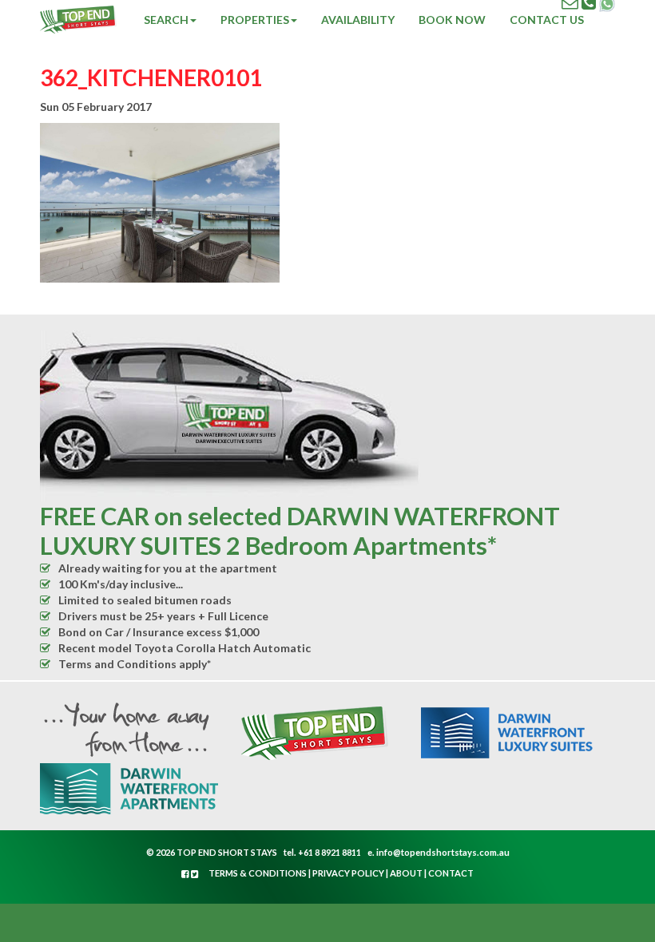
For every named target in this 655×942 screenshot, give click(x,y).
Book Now (452, 19)
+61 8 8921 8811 (329, 852)
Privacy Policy (348, 873)
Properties (254, 19)
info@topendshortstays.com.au (443, 852)
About (406, 873)
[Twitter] (195, 874)
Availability (358, 19)
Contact (451, 873)
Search (166, 19)
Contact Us (547, 19)
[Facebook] (186, 874)
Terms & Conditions (257, 873)
